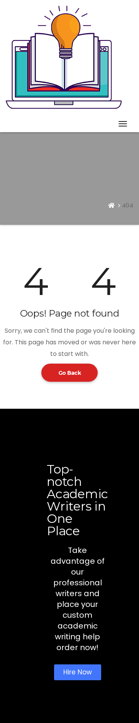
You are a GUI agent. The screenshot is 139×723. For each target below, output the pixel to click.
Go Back (69, 372)
